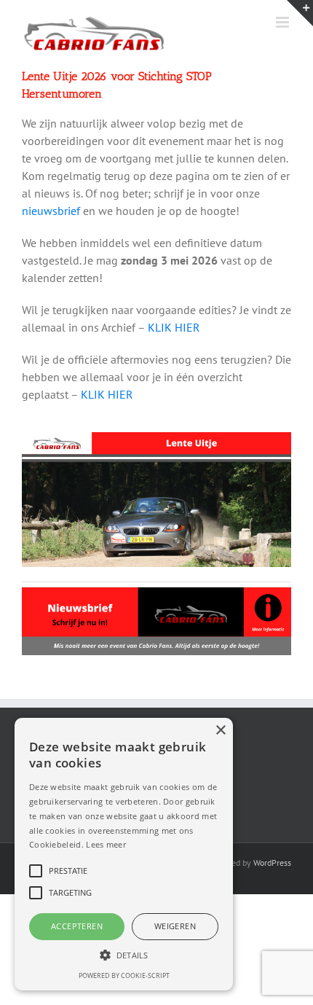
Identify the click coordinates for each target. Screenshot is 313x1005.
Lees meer (106, 844)
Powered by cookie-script (124, 975)
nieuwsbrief (51, 210)
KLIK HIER (174, 327)
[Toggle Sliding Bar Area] (300, 13)
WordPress (272, 862)
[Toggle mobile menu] (283, 22)
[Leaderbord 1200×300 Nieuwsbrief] (156, 593)
